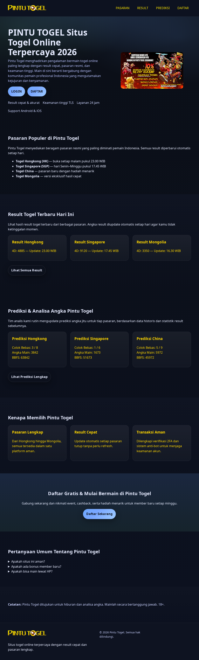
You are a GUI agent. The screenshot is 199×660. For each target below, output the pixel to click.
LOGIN (16, 91)
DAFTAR (183, 8)
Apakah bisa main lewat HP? (31, 571)
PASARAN (122, 8)
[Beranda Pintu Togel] (27, 8)
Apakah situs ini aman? (28, 561)
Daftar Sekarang (99, 514)
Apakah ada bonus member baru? (36, 566)
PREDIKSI (163, 8)
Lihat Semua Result (26, 270)
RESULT (142, 8)
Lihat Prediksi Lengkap (29, 377)
